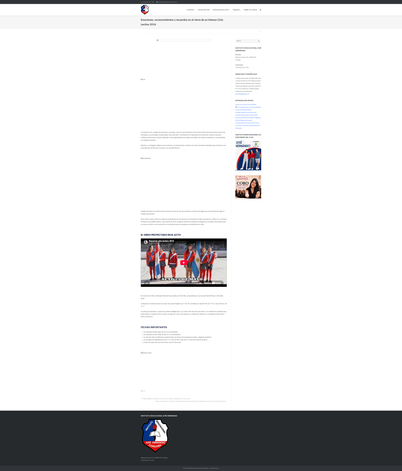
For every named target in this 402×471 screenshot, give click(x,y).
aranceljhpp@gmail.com (242, 94)
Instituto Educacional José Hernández (198, 468)
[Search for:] (248, 41)
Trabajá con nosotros (250, 10)
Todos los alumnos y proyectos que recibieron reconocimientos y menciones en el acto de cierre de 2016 (190, 401)
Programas (236, 10)
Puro (217, 468)
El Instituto (190, 10)
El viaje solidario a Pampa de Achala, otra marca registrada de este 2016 (166, 399)
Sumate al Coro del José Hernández (245, 104)
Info (144, 391)
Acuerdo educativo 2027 (221, 10)
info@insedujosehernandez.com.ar (167, 2)
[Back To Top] (396, 465)
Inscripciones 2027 (204, 10)
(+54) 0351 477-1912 (148, 2)
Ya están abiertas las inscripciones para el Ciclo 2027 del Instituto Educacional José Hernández (247, 125)
